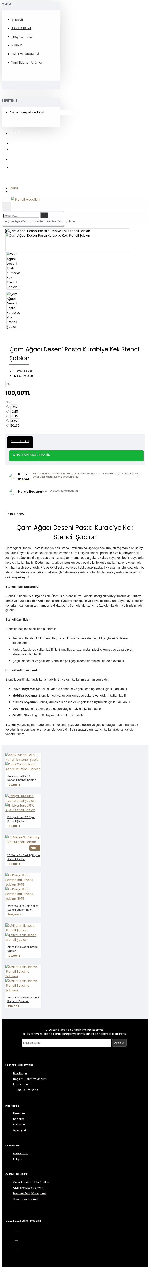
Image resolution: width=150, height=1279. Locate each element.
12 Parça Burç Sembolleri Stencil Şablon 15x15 (23, 908)
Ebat (9, 402)
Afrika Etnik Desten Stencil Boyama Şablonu (23, 999)
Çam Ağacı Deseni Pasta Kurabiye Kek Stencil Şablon (41, 221)
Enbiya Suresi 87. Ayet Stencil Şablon (21, 819)
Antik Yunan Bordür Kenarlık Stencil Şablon (21, 778)
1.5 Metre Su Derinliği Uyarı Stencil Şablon (23, 857)
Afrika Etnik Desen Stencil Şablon (23, 949)
